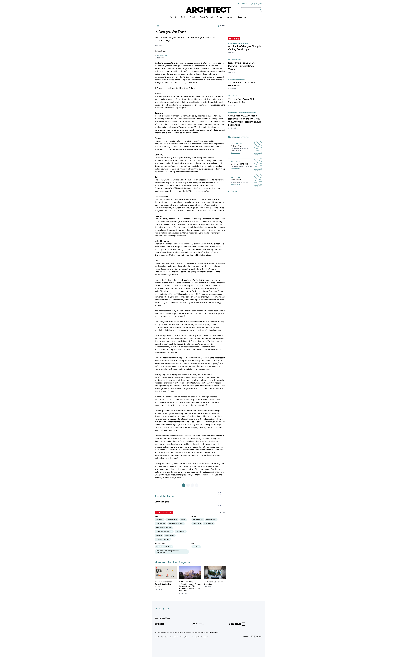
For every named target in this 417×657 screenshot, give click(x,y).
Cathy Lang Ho (162, 55)
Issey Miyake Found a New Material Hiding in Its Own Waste (241, 65)
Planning (159, 535)
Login (251, 3)
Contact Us (174, 637)
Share (222, 26)
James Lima (197, 523)
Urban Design (169, 535)
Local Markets (180, 531)
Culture (220, 17)
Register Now (235, 153)
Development (160, 523)
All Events (232, 191)
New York (196, 547)
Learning (242, 17)
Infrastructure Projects (164, 527)
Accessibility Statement (200, 637)
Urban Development (163, 539)
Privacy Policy (184, 637)
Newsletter (242, 3)
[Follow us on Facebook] (163, 608)
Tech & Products (207, 17)
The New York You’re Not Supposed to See (241, 100)
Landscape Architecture (164, 531)
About (157, 637)
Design (184, 17)
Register (259, 3)
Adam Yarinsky (198, 520)
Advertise (164, 637)
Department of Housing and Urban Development (167, 551)
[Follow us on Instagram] (167, 608)
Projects (173, 17)
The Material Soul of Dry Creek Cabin (213, 583)
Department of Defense (164, 547)
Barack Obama (211, 520)
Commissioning (172, 520)
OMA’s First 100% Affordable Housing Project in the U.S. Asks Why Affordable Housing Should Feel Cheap (189, 586)
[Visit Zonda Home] (252, 636)
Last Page (196, 485)
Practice (193, 17)
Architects (159, 520)
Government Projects (176, 523)
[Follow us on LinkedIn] (156, 608)
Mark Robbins (208, 523)
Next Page (192, 485)
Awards (230, 17)
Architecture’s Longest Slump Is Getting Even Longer (163, 584)
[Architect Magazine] (208, 10)
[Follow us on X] (160, 608)
